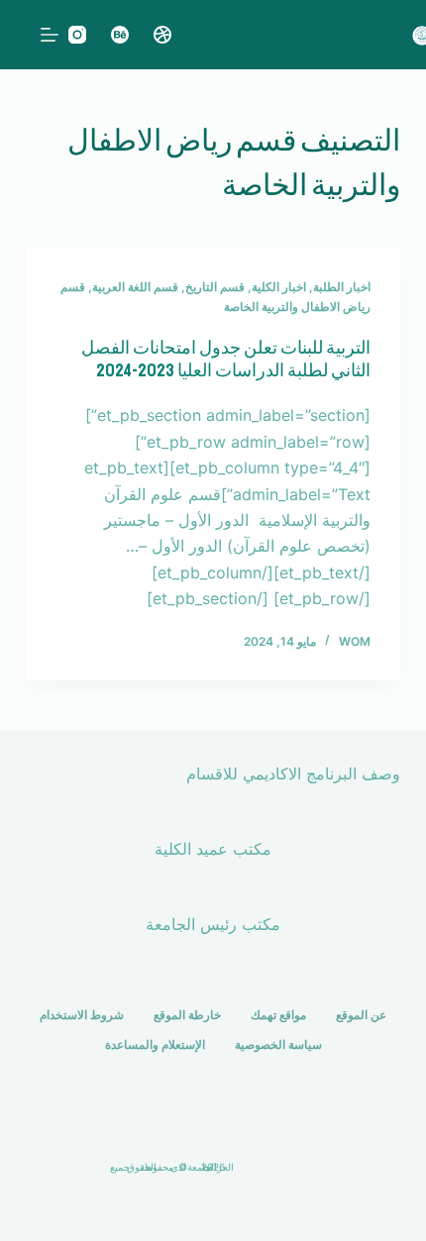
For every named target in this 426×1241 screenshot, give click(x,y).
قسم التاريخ (215, 286)
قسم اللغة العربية (135, 286)
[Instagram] (77, 35)
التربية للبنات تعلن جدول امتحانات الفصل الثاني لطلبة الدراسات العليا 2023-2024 (226, 359)
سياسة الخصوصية (278, 1044)
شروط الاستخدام (82, 1014)
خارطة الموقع (187, 1014)
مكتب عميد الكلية (213, 849)
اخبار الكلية (279, 286)
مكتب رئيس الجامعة (213, 924)
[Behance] (120, 35)
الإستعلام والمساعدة (155, 1044)
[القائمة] (49, 35)
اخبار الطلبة (342, 286)
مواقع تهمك (278, 1014)
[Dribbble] (162, 35)
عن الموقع (361, 1014)
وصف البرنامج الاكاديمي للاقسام (293, 773)
